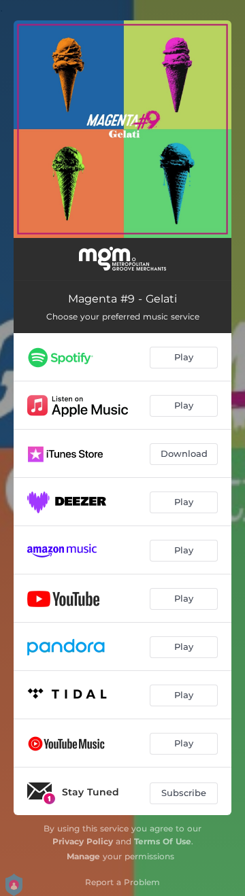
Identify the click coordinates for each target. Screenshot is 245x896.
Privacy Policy (82, 841)
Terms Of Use (162, 841)
